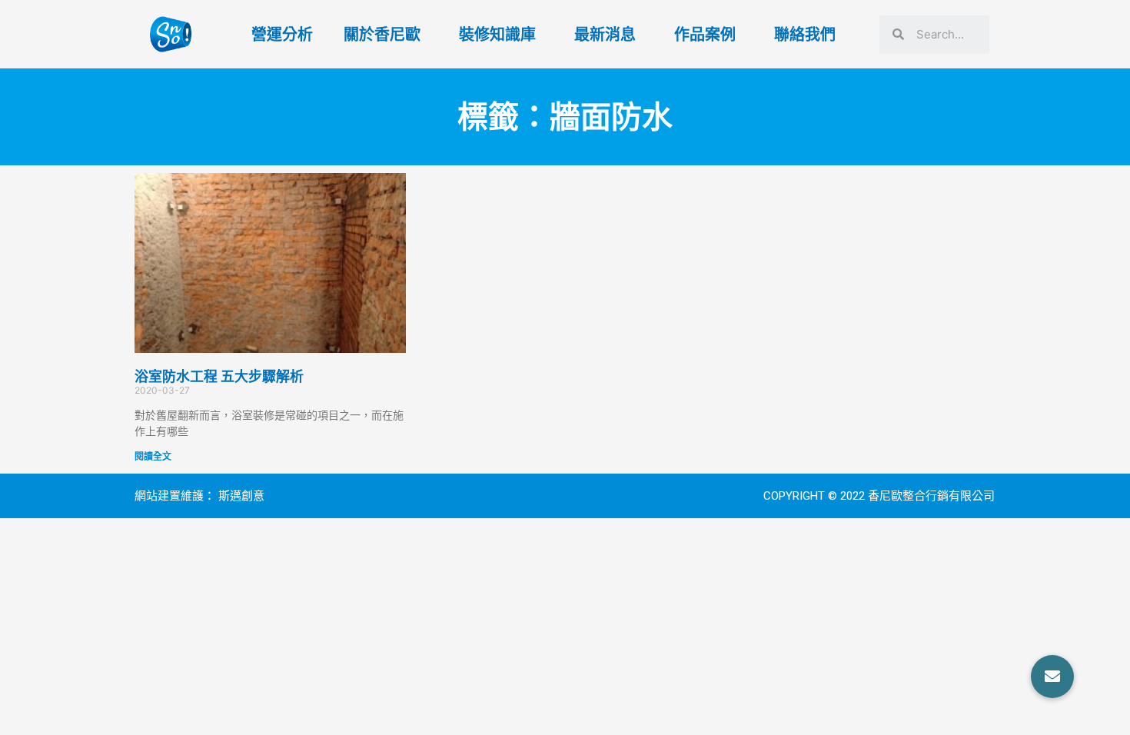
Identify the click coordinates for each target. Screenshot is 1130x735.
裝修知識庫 (497, 34)
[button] (1052, 676)
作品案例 (705, 34)
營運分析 (282, 34)
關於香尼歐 (382, 34)
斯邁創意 (241, 496)
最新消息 (605, 34)
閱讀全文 (153, 456)
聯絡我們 (805, 34)
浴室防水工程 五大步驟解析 (219, 376)
